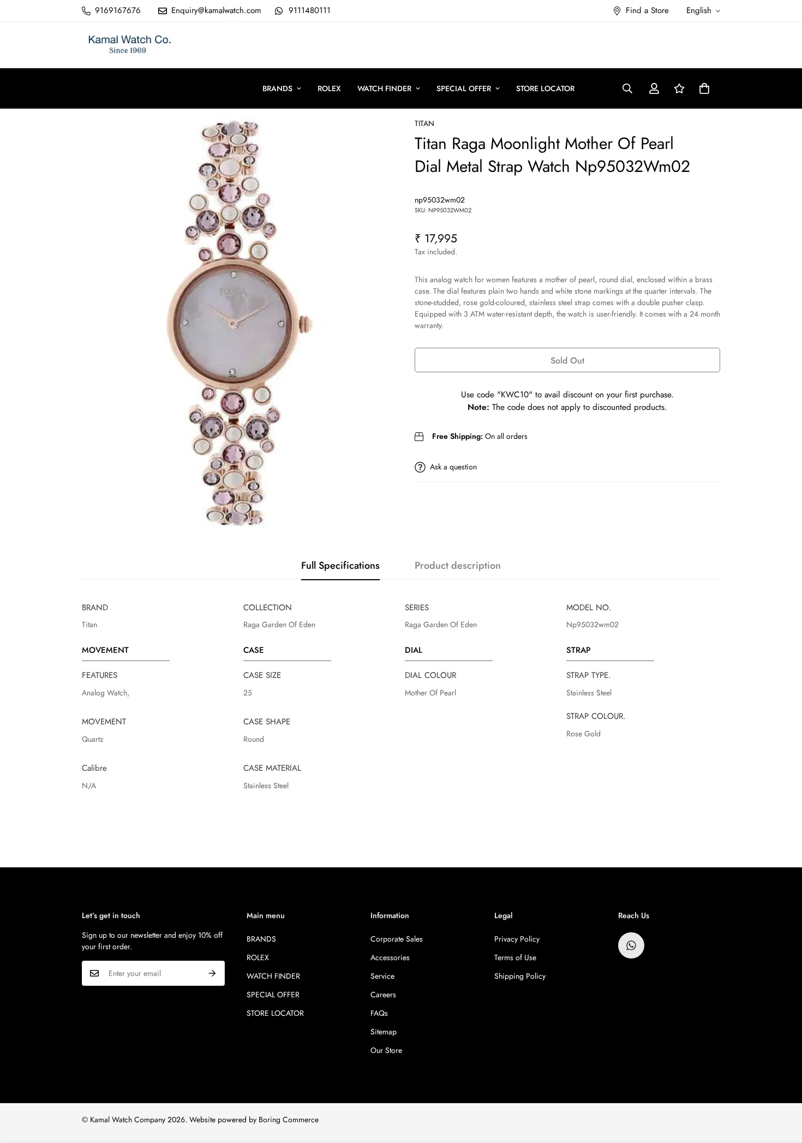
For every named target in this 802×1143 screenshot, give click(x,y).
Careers (383, 994)
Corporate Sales (396, 938)
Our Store (386, 1050)
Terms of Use (515, 957)
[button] (704, 88)
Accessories (390, 957)
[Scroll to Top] (780, 1083)
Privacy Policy (517, 938)
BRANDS (277, 88)
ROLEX (329, 88)
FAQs (379, 1013)
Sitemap (383, 1031)
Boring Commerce (289, 1119)
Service (382, 976)
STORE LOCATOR (545, 88)
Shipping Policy (520, 976)
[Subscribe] (212, 973)
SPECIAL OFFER (463, 88)
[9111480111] (631, 945)
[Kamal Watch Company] (129, 45)
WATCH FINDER (384, 88)
